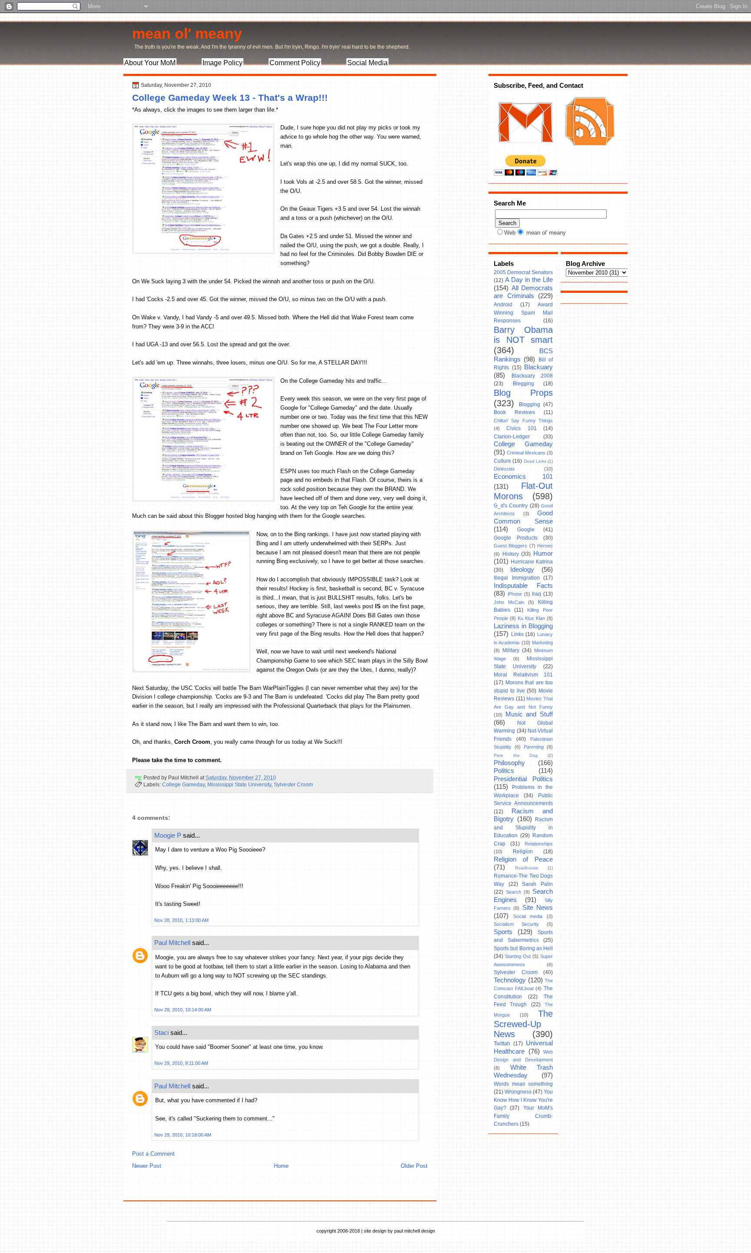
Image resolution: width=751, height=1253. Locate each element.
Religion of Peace (523, 859)
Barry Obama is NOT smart (523, 335)
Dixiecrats (504, 468)
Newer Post (146, 1166)
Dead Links (535, 461)
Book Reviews (514, 412)
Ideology (522, 569)
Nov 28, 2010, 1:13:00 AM (181, 920)
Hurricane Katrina (532, 562)
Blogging (529, 404)
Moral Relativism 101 (523, 675)
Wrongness (518, 1092)
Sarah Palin (537, 884)
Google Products (516, 538)
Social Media (367, 62)
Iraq (536, 594)
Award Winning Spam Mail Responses (523, 313)
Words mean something (523, 1084)
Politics (504, 770)
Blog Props (523, 393)
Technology (510, 980)
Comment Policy (294, 62)
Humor (543, 553)
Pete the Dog (516, 755)
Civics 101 (521, 428)
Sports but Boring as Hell (523, 948)
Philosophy (509, 762)
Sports (503, 931)
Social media (528, 916)
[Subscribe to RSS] (589, 151)
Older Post (414, 1166)
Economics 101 (523, 476)
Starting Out (518, 956)
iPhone (515, 594)
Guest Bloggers (510, 545)
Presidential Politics (523, 779)
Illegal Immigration (517, 578)
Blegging (523, 384)
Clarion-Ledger (512, 437)
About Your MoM (150, 62)
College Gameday (183, 784)
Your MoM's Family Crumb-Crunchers (523, 1116)
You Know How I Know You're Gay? (523, 1100)
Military (510, 650)
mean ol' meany (187, 33)
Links (517, 634)
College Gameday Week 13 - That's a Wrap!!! (230, 98)
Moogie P (167, 835)
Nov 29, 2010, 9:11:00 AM (181, 1063)
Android (503, 305)
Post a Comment (153, 1153)
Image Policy (223, 62)
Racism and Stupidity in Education (523, 827)
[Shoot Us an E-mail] (525, 151)
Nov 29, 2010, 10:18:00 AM (182, 1134)
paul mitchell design (414, 1230)
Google (526, 530)
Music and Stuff (529, 714)
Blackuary (538, 367)
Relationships (539, 843)
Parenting (534, 746)
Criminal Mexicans (526, 452)
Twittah (502, 1044)
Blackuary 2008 (532, 376)
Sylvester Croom (293, 784)
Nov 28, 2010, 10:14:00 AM (182, 1009)
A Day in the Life (529, 279)
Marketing (542, 642)
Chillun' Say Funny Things (523, 420)
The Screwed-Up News (523, 1024)
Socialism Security (516, 924)
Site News (537, 907)
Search (513, 892)
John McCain (509, 602)
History (510, 554)
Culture (502, 461)
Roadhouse (526, 867)
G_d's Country (511, 506)
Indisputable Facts (523, 585)
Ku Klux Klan (531, 618)
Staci (161, 1032)
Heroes (545, 545)
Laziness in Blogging (523, 626)
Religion (523, 852)
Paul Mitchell (172, 942)
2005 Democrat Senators (523, 272)
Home (281, 1166)
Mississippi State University (239, 784)
